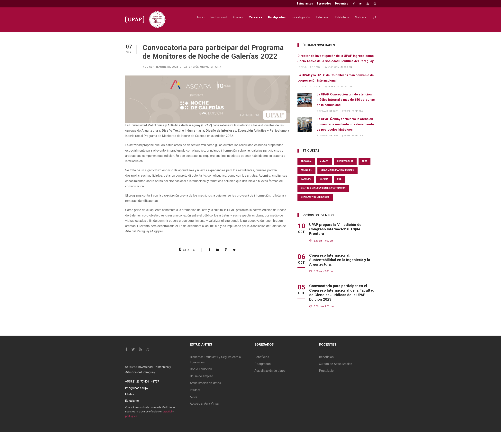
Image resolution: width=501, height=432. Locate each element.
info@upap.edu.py (136, 388)
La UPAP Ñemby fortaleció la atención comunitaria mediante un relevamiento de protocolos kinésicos (345, 124)
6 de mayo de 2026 (327, 111)
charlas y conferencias (315, 197)
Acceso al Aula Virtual (204, 403)
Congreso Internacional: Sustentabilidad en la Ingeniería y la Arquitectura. (339, 260)
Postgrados (277, 17)
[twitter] (360, 3)
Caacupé (306, 179)
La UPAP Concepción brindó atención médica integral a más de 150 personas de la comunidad (346, 100)
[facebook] (353, 3)
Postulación (327, 371)
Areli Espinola (354, 111)
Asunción (306, 170)
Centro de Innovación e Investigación (323, 188)
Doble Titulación (201, 369)
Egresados (324, 3)
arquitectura (345, 161)
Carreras (255, 17)
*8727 (155, 381)
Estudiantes (305, 3)
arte (364, 161)
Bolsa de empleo (201, 376)
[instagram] (375, 3)
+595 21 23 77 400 (137, 381)
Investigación (301, 17)
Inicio (201, 17)
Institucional (218, 17)
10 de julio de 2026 (309, 86)
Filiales (238, 17)
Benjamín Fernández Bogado (337, 170)
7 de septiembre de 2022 (160, 66)
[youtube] (368, 3)
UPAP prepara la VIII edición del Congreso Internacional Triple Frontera (335, 229)
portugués (131, 416)
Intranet (195, 390)
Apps (193, 397)
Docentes (341, 3)
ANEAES (324, 161)
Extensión (322, 17)
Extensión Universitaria (203, 66)
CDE (339, 179)
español (167, 411)
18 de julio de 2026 (309, 67)
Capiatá (324, 179)
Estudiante (132, 400)
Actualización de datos (205, 383)
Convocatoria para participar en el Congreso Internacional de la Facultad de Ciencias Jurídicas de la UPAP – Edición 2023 (341, 292)
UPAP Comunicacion (339, 67)
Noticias (360, 17)
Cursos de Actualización (335, 364)
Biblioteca (342, 17)
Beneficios (261, 357)
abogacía (306, 161)
